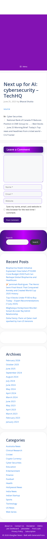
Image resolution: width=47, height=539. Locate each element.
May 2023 (11, 405)
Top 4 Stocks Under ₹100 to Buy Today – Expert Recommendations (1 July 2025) (22, 300)
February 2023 (13, 417)
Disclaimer (30, 526)
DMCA (39, 526)
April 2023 (11, 409)
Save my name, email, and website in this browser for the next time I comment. (23, 209)
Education (11, 466)
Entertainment (13, 470)
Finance (9, 475)
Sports (9, 499)
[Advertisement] (23, 37)
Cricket (9, 454)
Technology (11, 503)
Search (9, 237)
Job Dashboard (13, 528)
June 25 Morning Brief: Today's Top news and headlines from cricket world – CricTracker (23, 131)
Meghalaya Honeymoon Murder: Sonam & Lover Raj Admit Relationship (21, 310)
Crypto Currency (13, 458)
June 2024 (11, 385)
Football (10, 479)
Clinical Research (14, 450)
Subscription (30, 531)
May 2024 (11, 389)
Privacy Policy (17, 531)
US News (10, 507)
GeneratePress (38, 535)
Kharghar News (23, 7)
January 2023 (12, 421)
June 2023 (11, 401)
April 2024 (11, 393)
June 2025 (11, 368)
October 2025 (12, 364)
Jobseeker (25, 528)
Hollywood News (14, 487)
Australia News (13, 446)
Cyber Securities (14, 116)
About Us (8, 526)
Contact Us (19, 526)
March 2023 (11, 413)
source (7, 109)
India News (11, 491)
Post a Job (36, 528)
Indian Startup (13, 495)
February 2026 (13, 360)
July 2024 (10, 380)
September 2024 (14, 372)
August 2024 (12, 376)
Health (9, 483)
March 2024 (11, 397)
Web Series (11, 511)
